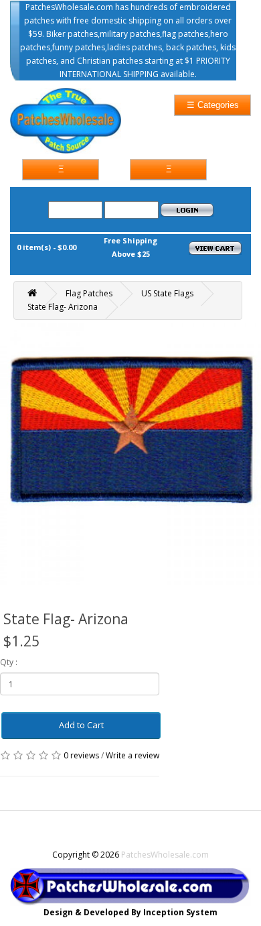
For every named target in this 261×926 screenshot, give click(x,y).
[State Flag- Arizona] (130, 454)
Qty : (8, 662)
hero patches (190, 844)
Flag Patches (89, 293)
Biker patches (72, 34)
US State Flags (167, 293)
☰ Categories (213, 105)
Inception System (180, 912)
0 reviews (81, 755)
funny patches (78, 47)
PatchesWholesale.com (69, 7)
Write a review (132, 755)
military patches (130, 34)
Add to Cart (81, 725)
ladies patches (134, 47)
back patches (191, 47)
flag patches (185, 34)
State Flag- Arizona (62, 306)
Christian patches (110, 60)
